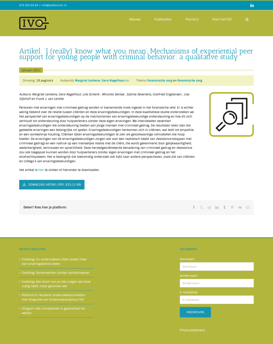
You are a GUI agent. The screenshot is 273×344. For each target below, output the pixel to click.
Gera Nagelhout (113, 80)
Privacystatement (192, 330)
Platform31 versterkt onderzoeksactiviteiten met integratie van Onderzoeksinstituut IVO (53, 297)
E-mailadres (188, 292)
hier (41, 170)
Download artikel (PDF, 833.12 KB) (54, 184)
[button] (246, 19)
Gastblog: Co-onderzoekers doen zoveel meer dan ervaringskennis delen (54, 261)
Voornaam (187, 259)
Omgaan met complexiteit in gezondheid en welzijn (53, 311)
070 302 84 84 (28, 5)
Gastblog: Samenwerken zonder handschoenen (56, 273)
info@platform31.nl (54, 5)
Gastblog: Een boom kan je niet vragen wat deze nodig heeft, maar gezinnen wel (56, 284)
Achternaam (189, 276)
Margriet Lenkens (87, 80)
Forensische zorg (159, 80)
